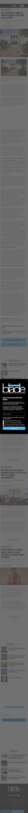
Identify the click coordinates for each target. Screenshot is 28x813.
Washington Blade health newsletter (14, 425)
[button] (14, 421)
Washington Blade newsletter (13, 420)
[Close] (26, 381)
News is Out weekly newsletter (13, 423)
